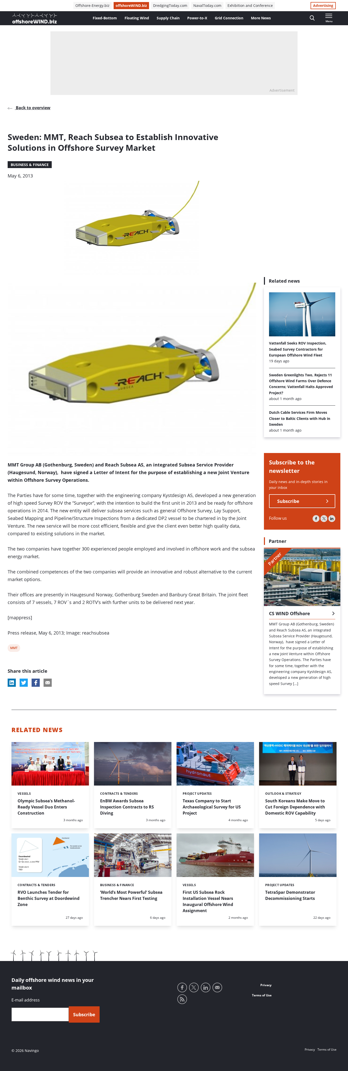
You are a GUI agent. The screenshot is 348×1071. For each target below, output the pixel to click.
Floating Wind (137, 18)
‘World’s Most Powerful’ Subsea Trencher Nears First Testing (131, 895)
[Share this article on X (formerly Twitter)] (24, 683)
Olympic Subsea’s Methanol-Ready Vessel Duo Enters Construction (46, 807)
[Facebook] (316, 518)
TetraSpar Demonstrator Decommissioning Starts (290, 895)
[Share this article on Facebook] (36, 683)
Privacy (266, 985)
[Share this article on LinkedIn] (12, 683)
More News (261, 18)
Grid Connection (229, 18)
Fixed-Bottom (105, 18)
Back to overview (32, 108)
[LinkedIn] (331, 518)
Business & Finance (30, 164)
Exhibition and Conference (250, 5)
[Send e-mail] (217, 987)
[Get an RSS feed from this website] (182, 999)
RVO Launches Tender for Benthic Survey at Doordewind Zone (48, 898)
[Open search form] (312, 18)
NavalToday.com (207, 5)
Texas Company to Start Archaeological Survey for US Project (212, 807)
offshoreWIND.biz (131, 5)
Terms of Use (262, 995)
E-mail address (25, 1000)
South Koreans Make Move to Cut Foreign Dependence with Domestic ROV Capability (295, 807)
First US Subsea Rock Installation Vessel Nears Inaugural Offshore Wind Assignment (208, 901)
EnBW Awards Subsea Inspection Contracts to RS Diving (127, 807)
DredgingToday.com (170, 5)
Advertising (323, 5)
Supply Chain (168, 18)
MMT (14, 649)
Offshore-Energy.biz (92, 5)
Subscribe (288, 501)
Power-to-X (197, 18)
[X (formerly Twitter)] (323, 518)
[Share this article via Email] (48, 683)
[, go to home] (34, 18)
